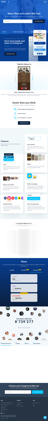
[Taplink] (3, 2)
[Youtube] (2, 416)
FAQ (33, 404)
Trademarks (3, 407)
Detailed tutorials (36, 402)
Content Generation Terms (6, 404)
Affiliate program (4, 409)
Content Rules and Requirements (7, 402)
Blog (34, 406)
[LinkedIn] (10, 416)
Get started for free (39, 21)
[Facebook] (7, 416)
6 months (24, 270)
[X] (12, 416)
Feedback (19, 404)
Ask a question (20, 402)
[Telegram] (15, 416)
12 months (37, 270)
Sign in (45, 1)
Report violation (20, 406)
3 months (12, 270)
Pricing (2, 410)
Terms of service (4, 406)
